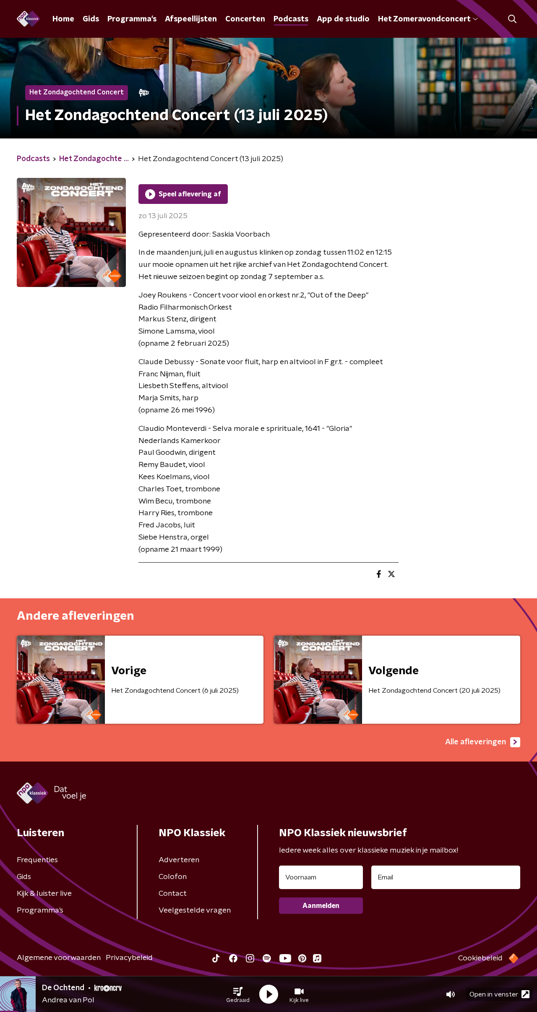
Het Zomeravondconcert (424, 19)
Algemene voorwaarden (59, 958)
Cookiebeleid (480, 958)
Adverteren (179, 860)
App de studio (343, 19)
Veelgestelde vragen (195, 910)
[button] (237, 994)
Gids (91, 19)
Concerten (245, 19)
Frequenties (37, 860)
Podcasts (291, 19)
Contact (173, 893)
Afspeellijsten (191, 19)
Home (63, 19)
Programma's (131, 19)
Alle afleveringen (475, 742)
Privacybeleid (129, 958)
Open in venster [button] (493, 994)
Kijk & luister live (44, 893)
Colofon (173, 877)
